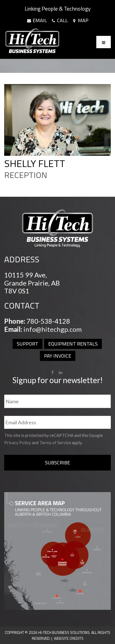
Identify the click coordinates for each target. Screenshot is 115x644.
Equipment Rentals (73, 344)
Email (39, 20)
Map (82, 20)
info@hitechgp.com (52, 329)
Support (27, 344)
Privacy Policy (17, 442)
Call (62, 20)
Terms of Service (55, 442)
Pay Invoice (57, 356)
